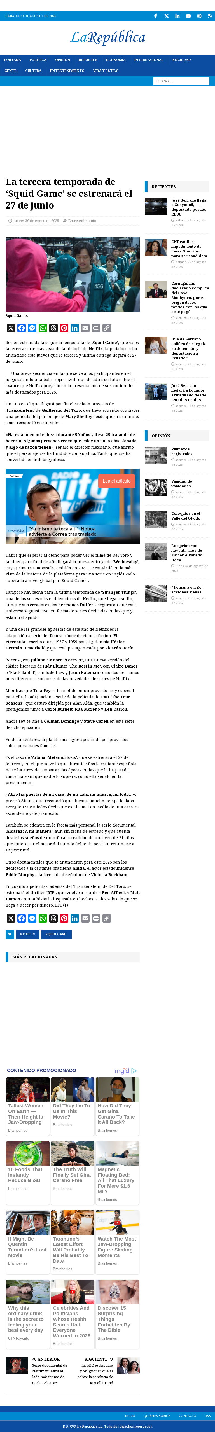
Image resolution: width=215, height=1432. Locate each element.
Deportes (88, 60)
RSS (208, 1416)
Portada (12, 60)
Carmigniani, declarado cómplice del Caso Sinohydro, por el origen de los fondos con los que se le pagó (190, 297)
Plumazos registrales (182, 451)
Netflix (27, 934)
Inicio (130, 1416)
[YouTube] (188, 16)
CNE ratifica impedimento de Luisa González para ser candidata (189, 248)
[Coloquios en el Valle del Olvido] (156, 519)
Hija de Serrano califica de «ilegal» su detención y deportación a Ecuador (188, 348)
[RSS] (210, 16)
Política (38, 60)
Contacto (187, 1416)
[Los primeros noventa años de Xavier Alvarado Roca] (156, 551)
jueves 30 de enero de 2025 (36, 221)
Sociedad (181, 60)
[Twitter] (166, 16)
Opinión (62, 60)
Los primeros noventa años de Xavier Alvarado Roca (186, 552)
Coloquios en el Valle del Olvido (185, 516)
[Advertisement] (107, 128)
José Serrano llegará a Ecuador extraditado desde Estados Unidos (188, 392)
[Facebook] (155, 16)
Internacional (149, 60)
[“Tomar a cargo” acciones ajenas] (156, 593)
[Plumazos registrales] (156, 455)
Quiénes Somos (157, 1416)
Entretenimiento (67, 71)
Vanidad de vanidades (181, 483)
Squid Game (56, 934)
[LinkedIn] (177, 16)
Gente (10, 71)
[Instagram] (199, 16)
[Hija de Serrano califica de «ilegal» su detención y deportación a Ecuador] (156, 345)
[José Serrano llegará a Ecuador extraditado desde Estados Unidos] (156, 391)
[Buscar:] (181, 81)
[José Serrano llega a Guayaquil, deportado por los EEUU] (156, 206)
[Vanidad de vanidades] (156, 487)
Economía (116, 60)
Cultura (33, 71)
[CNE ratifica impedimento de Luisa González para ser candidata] (156, 247)
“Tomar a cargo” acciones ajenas (187, 590)
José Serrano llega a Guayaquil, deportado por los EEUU (188, 207)
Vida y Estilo (106, 71)
